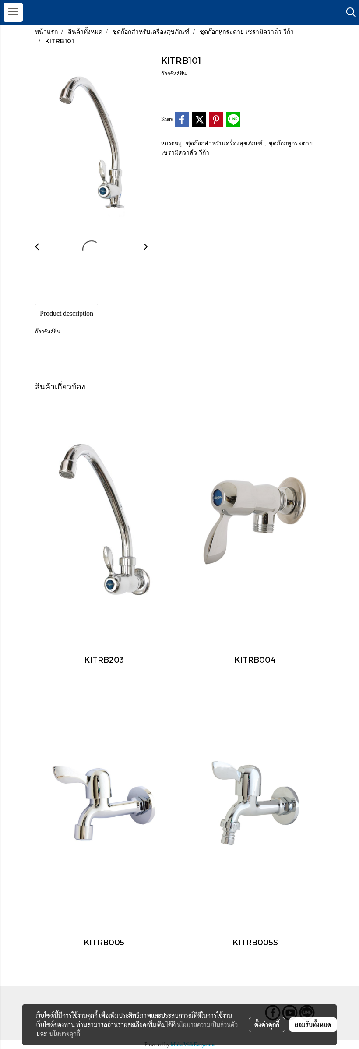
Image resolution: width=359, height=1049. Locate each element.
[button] (348, 12)
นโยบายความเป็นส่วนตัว (207, 1024)
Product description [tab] (66, 313)
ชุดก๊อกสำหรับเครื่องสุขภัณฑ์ (225, 143)
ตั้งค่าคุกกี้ (266, 1024)
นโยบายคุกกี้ (64, 1034)
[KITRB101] (91, 142)
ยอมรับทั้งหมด (313, 1024)
